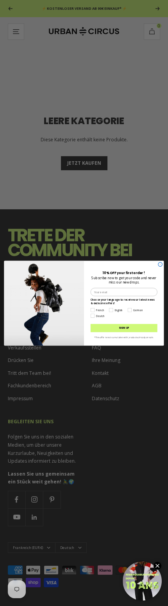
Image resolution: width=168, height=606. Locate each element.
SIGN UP (124, 328)
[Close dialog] (160, 264)
